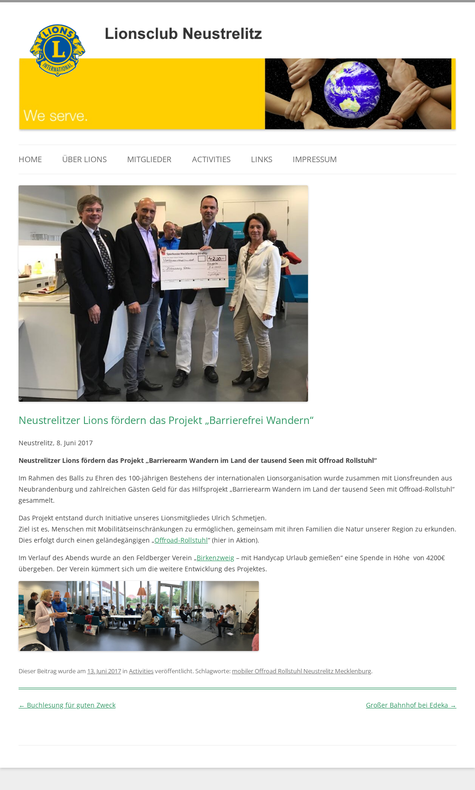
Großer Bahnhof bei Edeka (411, 705)
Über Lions (84, 159)
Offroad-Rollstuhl (181, 540)
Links (261, 159)
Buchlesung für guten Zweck (67, 705)
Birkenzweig (215, 557)
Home (30, 159)
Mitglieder (149, 159)
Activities (211, 159)
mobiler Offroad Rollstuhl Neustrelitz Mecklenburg (301, 671)
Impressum (315, 159)
